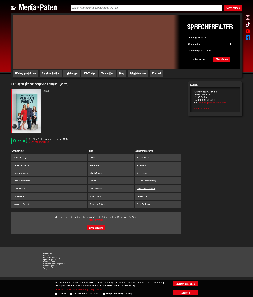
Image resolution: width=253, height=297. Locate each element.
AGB (45, 270)
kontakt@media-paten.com (212, 102)
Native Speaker (49, 262)
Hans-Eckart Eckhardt (146, 188)
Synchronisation (50, 73)
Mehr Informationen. (38, 141)
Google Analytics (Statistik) (86, 293)
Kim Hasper (142, 173)
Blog (121, 73)
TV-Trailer (89, 73)
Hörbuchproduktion (25, 73)
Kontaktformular (202, 108)
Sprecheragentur (49, 260)
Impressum (47, 253)
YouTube (61, 293)
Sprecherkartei (48, 268)
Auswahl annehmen (185, 284)
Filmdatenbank (138, 73)
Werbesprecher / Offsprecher (54, 264)
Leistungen (72, 73)
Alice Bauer (141, 165)
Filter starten (222, 59)
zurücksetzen (198, 59)
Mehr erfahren (96, 219)
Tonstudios (107, 73)
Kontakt (156, 73)
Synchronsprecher (50, 266)
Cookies (59, 289)
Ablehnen (185, 293)
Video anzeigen (96, 228)
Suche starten (233, 8)
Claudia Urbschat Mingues (148, 180)
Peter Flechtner (143, 204)
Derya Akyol (142, 196)
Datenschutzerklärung (51, 258)
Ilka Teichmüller (143, 157)
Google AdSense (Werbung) (119, 293)
